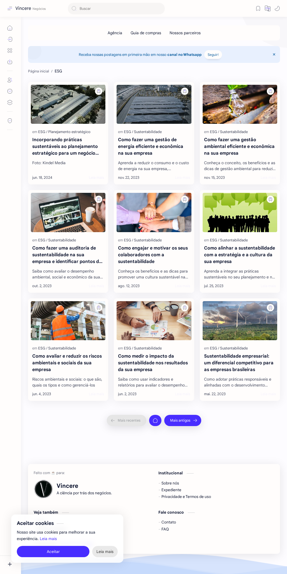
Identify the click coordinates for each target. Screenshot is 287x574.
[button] (277, 8)
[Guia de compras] (146, 33)
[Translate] (267, 8)
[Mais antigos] (182, 420)
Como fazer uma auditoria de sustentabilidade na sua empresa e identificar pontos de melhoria (66, 255)
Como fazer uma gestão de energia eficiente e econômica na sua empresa (150, 146)
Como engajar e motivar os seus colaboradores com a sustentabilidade (153, 254)
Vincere (23, 8)
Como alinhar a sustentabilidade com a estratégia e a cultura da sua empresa (239, 254)
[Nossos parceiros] (185, 33)
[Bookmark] (258, 8)
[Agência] (115, 33)
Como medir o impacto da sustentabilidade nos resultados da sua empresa (153, 362)
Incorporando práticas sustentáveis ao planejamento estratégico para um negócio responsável (65, 147)
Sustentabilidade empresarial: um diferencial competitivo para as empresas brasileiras (239, 362)
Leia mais (48, 538)
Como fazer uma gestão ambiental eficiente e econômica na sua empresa (239, 146)
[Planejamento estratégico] (69, 132)
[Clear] (159, 8)
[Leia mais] (96, 177)
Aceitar (53, 551)
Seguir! (213, 54)
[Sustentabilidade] (148, 132)
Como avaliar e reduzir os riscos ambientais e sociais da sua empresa (67, 362)
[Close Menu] (274, 54)
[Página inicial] (155, 420)
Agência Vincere (140, 544)
